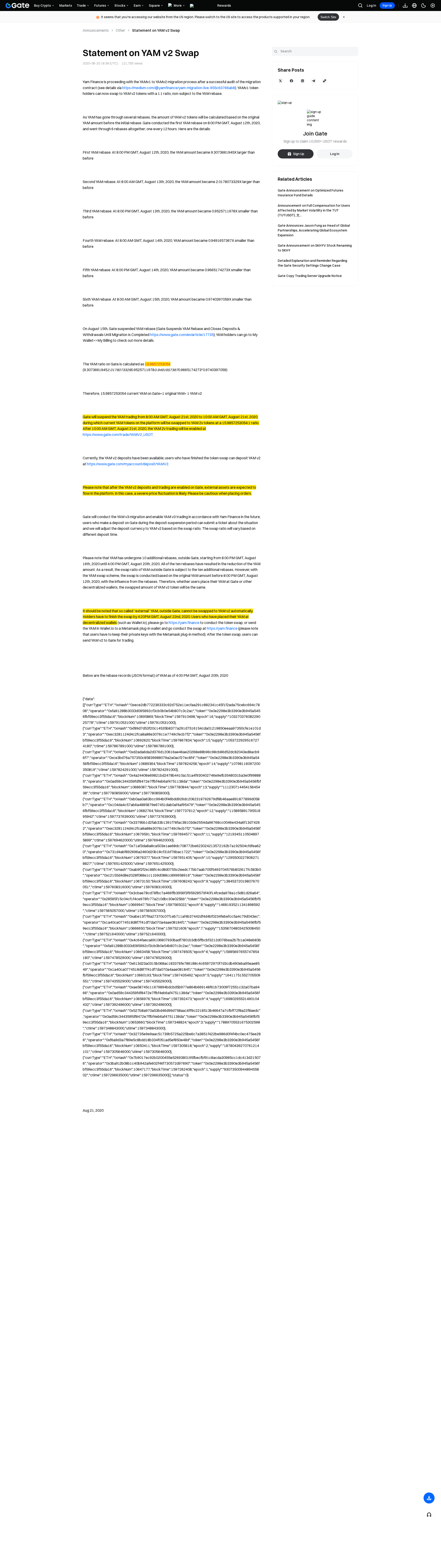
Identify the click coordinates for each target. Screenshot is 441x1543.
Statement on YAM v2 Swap (156, 30)
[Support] (429, 1514)
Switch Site (328, 17)
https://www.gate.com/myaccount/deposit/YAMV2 (127, 464)
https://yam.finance (184, 622)
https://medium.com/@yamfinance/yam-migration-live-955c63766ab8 (178, 87)
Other (120, 30)
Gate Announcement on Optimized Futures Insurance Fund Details (310, 192)
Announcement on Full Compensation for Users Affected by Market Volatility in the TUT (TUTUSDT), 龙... (314, 210)
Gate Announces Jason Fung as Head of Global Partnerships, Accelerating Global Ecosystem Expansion (314, 230)
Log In (371, 5)
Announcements (96, 30)
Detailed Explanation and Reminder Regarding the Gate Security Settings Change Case (312, 263)
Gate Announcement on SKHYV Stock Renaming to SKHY (315, 247)
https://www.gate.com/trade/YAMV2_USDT (118, 434)
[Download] (429, 1498)
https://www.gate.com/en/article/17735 (182, 334)
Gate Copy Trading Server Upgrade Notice (310, 276)
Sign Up (387, 5)
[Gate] (17, 5)
